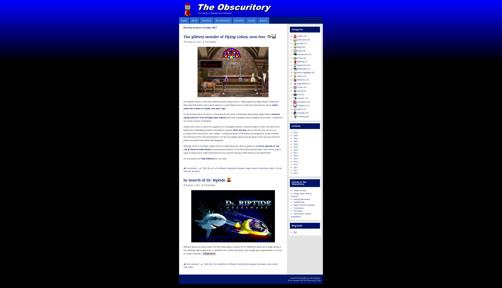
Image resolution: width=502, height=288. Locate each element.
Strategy (301, 112)
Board (300, 50)
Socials (251, 20)
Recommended (223, 20)
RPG (299, 94)
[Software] (273, 36)
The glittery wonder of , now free (224, 36)
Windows (195, 171)
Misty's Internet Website (304, 205)
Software (301, 105)
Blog (299, 47)
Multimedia (302, 68)
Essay (299, 58)
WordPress (304, 278)
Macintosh (301, 65)
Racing (300, 90)
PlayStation (302, 83)
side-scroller (272, 264)
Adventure (301, 39)
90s (208, 168)
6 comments (192, 168)
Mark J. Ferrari (275, 168)
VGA (185, 267)
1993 (204, 168)
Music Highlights (304, 72)
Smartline (316, 278)
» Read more (208, 253)
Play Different (208, 158)
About (194, 20)
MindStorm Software (227, 264)
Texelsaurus (298, 208)
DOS (215, 264)
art (212, 168)
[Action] (228, 180)
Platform (301, 79)
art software (220, 168)
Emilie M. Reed (299, 190)
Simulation (301, 101)
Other (299, 76)
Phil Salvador (210, 41)
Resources (206, 20)
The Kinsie (297, 210)
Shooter (300, 98)
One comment (193, 264)
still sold (186, 171)
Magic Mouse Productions (257, 168)
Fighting (300, 61)
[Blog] (268, 36)
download (231, 168)
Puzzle (300, 87)
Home (184, 20)
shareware (261, 264)
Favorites (239, 20)
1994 (206, 264)
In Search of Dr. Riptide (204, 180)
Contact (263, 20)
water (190, 267)
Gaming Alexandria (301, 199)
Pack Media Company (246, 264)
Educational (302, 54)
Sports (300, 109)
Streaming (301, 116)
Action (300, 36)
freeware (241, 168)
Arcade (300, 43)
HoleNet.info (298, 202)
